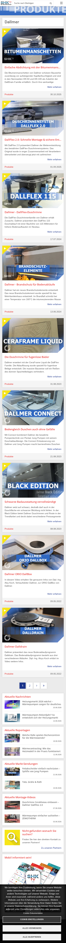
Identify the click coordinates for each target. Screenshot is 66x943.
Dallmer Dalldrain (16, 646)
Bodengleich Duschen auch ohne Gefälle (30, 429)
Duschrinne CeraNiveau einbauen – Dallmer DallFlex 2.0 (40, 803)
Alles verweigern (31, 928)
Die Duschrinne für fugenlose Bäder (27, 357)
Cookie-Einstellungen (32, 919)
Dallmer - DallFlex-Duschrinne (23, 212)
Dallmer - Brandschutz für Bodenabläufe (30, 284)
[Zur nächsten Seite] (37, 686)
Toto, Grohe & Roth (32, 781)
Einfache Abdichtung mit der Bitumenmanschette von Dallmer (33, 67)
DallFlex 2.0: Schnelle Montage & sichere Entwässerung (33, 139)
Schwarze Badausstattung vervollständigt (30, 501)
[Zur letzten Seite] (44, 686)
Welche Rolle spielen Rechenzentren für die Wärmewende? (41, 736)
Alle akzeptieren (32, 937)
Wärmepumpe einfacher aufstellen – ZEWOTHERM (41, 817)
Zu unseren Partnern (51, 848)
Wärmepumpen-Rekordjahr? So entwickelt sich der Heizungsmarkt (40, 716)
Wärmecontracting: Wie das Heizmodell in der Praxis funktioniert (41, 750)
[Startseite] (6, 3)
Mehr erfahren (54, 87)
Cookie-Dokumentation (33, 913)
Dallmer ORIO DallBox (18, 574)
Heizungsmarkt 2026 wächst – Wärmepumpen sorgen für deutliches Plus (41, 704)
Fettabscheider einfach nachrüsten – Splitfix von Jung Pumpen (41, 770)
